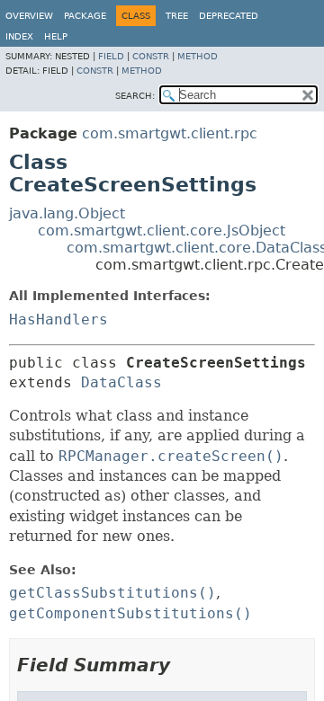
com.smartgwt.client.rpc (169, 133)
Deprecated (228, 16)
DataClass (121, 382)
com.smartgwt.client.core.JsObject (161, 230)
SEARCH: (135, 96)
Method (197, 56)
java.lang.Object (67, 213)
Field (111, 56)
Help (56, 36)
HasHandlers (58, 319)
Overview (29, 16)
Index (19, 36)
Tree (177, 16)
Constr (150, 56)
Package (85, 16)
